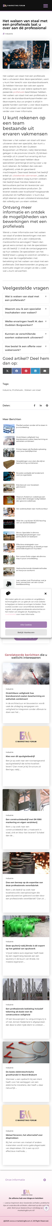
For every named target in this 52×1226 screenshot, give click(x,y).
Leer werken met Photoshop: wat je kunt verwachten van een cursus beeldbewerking (31, 582)
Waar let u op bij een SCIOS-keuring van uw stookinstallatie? (31, 522)
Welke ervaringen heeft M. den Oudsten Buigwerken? (26, 323)
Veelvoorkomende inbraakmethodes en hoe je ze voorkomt (31, 569)
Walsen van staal (32, 390)
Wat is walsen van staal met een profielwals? (26, 298)
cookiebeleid (10, 614)
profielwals (18, 92)
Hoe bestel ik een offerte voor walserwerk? (26, 348)
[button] (45, 593)
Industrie (9, 34)
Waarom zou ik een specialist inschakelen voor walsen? (26, 311)
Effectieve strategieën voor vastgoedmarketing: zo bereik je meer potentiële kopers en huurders (32, 546)
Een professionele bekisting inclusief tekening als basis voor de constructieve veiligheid (24, 1011)
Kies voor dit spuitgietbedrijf (20, 756)
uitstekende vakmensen (24, 175)
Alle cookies (26, 625)
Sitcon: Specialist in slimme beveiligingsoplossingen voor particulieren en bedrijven (28, 534)
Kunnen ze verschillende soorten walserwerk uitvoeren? (26, 335)
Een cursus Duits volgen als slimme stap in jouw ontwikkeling (31, 557)
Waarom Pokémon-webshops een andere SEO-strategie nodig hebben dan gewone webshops (31, 499)
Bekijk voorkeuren (26, 632)
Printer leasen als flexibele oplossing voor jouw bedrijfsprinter (31, 450)
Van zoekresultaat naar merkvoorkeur (32, 509)
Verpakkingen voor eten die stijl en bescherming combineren (30, 462)
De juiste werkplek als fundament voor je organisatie (30, 474)
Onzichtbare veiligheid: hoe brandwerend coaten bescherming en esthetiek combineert (32, 439)
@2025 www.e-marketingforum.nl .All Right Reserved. (26, 1221)
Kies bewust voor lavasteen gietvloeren (27, 486)
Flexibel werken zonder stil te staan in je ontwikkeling (31, 426)
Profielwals (17, 390)
